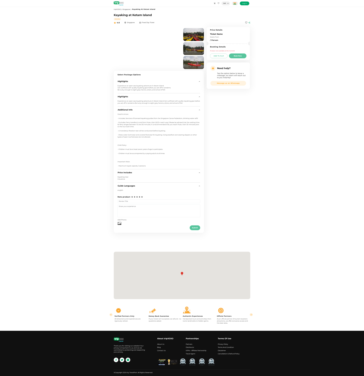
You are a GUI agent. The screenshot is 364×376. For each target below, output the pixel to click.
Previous (111, 314)
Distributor (190, 347)
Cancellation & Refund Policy (229, 354)
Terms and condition (226, 347)
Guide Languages (126, 186)
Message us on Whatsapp (228, 83)
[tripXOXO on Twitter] (122, 360)
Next (251, 314)
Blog (159, 347)
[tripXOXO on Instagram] (128, 360)
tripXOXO (117, 9)
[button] (159, 81)
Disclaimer (222, 350)
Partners (189, 344)
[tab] (159, 81)
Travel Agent (190, 354)
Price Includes (125, 172)
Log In (244, 3)
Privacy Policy (223, 344)
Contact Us (161, 350)
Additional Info (125, 110)
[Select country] (235, 3)
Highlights (123, 81)
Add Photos (122, 220)
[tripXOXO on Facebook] (116, 360)
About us (160, 344)
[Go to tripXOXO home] (119, 3)
